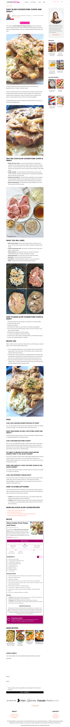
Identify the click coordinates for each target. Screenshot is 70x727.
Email (8, 681)
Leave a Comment (17, 16)
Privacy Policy (14, 714)
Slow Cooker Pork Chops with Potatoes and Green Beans (21, 513)
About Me (14, 717)
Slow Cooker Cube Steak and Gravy (16, 510)
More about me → (56, 34)
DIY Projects (33, 2)
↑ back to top (35, 705)
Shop (44, 2)
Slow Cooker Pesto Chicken (14, 512)
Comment (9, 658)
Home (7, 5)
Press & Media (55, 715)
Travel (39, 2)
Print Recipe (25, 540)
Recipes (26, 2)
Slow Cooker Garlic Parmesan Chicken (17, 515)
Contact (56, 714)
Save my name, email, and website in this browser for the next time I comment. (24, 688)
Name (8, 676)
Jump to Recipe (25, 22)
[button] (7, 537)
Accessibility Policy (14, 715)
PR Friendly (55, 717)
